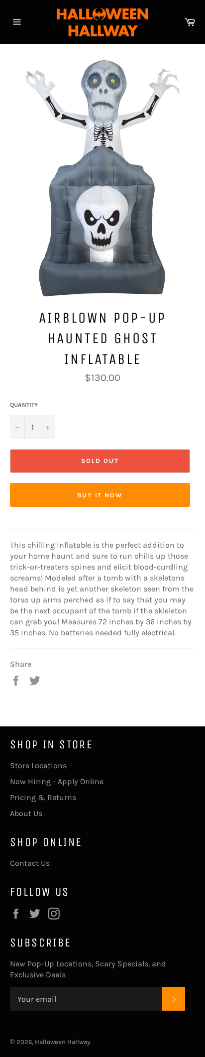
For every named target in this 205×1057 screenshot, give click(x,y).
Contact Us (30, 863)
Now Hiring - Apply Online (56, 781)
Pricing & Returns (43, 797)
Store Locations (38, 765)
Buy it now (100, 495)
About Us (26, 813)
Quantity (24, 404)
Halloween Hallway (62, 1042)
